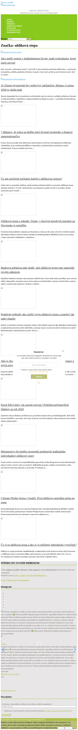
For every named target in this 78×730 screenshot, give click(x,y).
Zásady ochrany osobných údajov (39, 372)
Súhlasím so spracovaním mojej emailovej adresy (37, 370)
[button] (39, 352)
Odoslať (39, 376)
